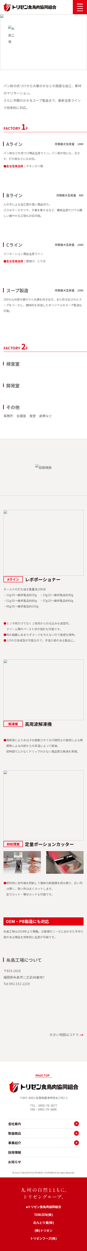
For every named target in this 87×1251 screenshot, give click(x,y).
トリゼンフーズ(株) (43, 1238)
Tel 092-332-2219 (16, 983)
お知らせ (14, 1161)
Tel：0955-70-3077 (43, 1105)
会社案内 (14, 1123)
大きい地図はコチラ (64, 1034)
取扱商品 (14, 1133)
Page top (43, 1075)
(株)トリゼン (43, 1230)
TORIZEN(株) (43, 1214)
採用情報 (14, 1152)
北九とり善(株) (43, 1222)
